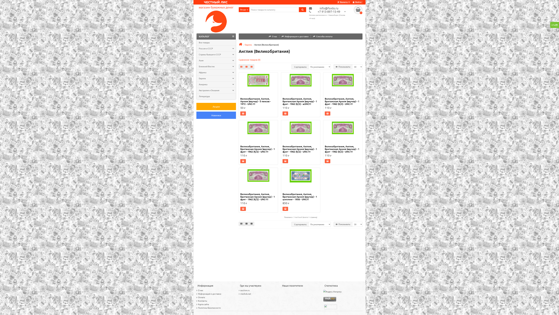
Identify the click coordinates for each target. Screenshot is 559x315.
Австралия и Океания (209, 90)
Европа (202, 78)
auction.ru (245, 290)
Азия (201, 60)
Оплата (201, 297)
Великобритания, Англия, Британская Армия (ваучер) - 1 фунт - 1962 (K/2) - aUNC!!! (300, 101)
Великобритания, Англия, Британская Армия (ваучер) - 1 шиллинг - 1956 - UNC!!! (300, 197)
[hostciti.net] (330, 306)
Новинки (216, 115)
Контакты (202, 300)
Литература (204, 96)
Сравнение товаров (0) (249, 59)
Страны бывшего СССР (210, 54)
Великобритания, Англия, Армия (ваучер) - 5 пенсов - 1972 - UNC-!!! (255, 101)
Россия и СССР (206, 48)
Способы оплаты (324, 36)
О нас (274, 36)
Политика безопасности (209, 307)
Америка (203, 84)
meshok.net (245, 293)
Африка (202, 72)
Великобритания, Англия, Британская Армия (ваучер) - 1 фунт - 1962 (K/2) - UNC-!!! (342, 101)
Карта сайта (203, 304)
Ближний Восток (207, 66)
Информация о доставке (297, 36)
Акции (216, 106)
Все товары (204, 42)
